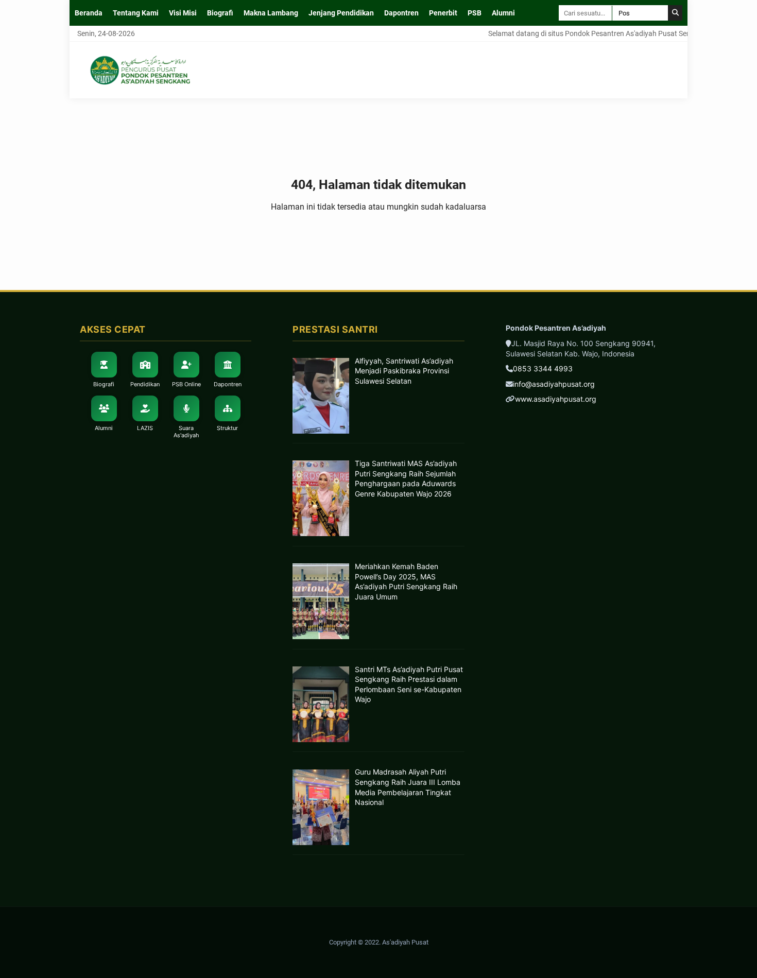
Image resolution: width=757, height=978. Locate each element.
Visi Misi (183, 13)
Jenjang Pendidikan (341, 13)
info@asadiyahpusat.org (554, 384)
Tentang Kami (136, 13)
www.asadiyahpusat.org (555, 398)
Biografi (220, 13)
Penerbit (443, 13)
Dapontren (401, 13)
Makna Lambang (271, 13)
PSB (474, 13)
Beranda (88, 13)
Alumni (503, 13)
